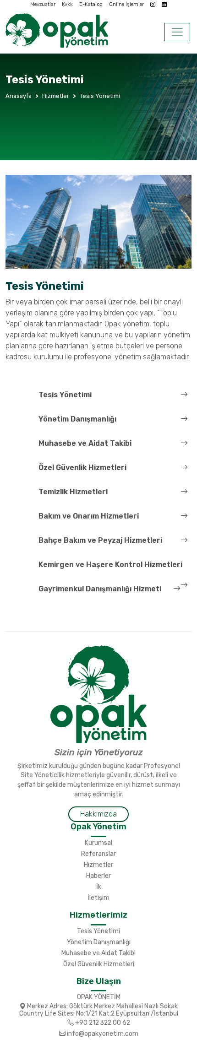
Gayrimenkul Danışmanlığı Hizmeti (99, 588)
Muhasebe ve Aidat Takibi (84, 443)
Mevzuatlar (42, 4)
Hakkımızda (98, 814)
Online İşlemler (126, 4)
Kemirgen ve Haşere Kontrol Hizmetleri (110, 564)
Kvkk (67, 4)
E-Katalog (91, 4)
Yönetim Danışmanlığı (77, 419)
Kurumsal (98, 842)
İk (98, 886)
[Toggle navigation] (177, 32)
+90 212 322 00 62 (102, 1022)
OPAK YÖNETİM (98, 997)
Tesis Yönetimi (65, 394)
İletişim (98, 897)
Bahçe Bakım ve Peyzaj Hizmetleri (100, 540)
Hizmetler (98, 864)
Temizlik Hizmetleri (73, 491)
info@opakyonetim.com (102, 1033)
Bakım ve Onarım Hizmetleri (88, 516)
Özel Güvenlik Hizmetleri (82, 467)
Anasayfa (18, 95)
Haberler (98, 875)
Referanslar (98, 853)
